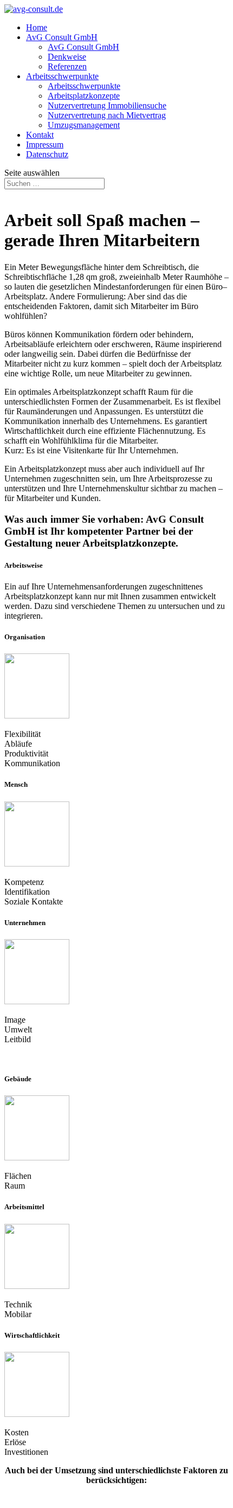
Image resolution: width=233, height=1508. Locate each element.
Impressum (44, 144)
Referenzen (67, 66)
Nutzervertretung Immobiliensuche (107, 105)
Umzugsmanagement (84, 125)
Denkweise (67, 56)
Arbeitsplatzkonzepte (84, 95)
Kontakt (40, 134)
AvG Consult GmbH (62, 37)
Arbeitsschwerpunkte (62, 76)
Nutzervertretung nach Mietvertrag (107, 115)
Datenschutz (47, 154)
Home (36, 27)
